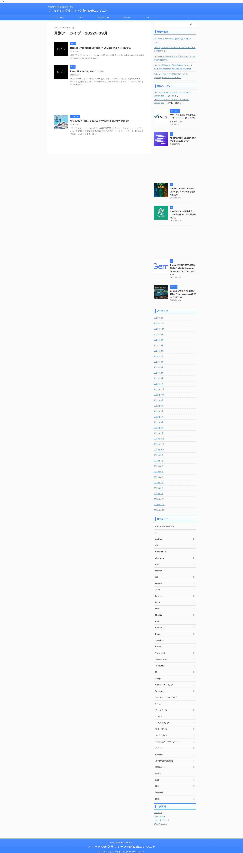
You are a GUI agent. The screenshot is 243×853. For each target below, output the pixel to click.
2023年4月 (159, 373)
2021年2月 (158, 488)
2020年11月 (159, 504)
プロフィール (58, 17)
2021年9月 (159, 455)
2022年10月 (159, 395)
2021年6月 (159, 466)
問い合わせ (125, 17)
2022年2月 (159, 427)
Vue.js (80, 17)
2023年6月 (159, 367)
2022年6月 (159, 406)
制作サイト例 (103, 17)
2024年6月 (159, 340)
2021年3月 (159, 482)
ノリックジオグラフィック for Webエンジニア (78, 10)
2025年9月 (159, 334)
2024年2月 (159, 356)
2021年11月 (159, 444)
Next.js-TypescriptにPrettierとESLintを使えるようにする (100, 47)
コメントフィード (162, 820)
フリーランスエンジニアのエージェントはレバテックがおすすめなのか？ (183, 118)
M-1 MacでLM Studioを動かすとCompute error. (172, 40)
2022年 (65, 27)
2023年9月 (159, 362)
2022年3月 (159, 422)
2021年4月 (159, 477)
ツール (148, 17)
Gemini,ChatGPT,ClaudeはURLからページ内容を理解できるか (174, 49)
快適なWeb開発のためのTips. (121, 842)
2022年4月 (159, 417)
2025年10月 (159, 329)
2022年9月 (159, 400)
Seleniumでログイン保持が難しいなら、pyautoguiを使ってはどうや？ (172, 76)
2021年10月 (159, 449)
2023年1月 (159, 384)
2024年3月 (159, 351)
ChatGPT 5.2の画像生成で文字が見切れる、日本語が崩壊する (174, 58)
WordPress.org (160, 824)
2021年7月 (158, 460)
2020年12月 (159, 499)
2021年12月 (159, 438)
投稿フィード (160, 816)
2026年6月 (159, 318)
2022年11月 (159, 389)
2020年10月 (159, 510)
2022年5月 (159, 411)
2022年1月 (158, 433)
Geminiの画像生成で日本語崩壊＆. (173, 67)
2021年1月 (158, 493)
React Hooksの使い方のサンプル (87, 71)
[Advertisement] (99, 101)
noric (171, 95)
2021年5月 (159, 471)
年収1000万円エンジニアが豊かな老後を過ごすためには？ (100, 120)
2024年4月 (159, 345)
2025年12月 (159, 323)
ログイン (158, 812)
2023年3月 (159, 378)
